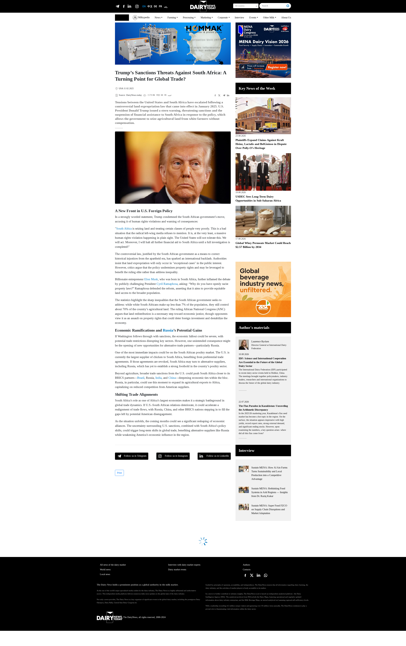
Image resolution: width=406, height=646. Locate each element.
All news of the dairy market (113, 565)
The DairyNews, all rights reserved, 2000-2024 (144, 617)
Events (252, 17)
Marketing (206, 17)
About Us (286, 17)
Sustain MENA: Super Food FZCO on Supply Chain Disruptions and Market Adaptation (269, 509)
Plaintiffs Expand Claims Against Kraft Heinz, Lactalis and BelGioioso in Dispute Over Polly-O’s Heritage (261, 144)
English (120, 17)
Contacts (246, 569)
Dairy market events (177, 569)
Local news (105, 574)
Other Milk (268, 17)
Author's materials (254, 328)
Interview (239, 17)
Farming (171, 17)
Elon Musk (151, 279)
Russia (168, 330)
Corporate (223, 17)
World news (105, 569)
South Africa (124, 228)
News (157, 17)
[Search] (288, 6)
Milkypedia (144, 17)
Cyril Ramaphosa (167, 283)
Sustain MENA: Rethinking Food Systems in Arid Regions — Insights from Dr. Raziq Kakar (269, 492)
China (172, 377)
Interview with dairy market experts (184, 565)
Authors (246, 565)
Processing (188, 17)
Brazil (140, 377)
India (158, 377)
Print (119, 472)
